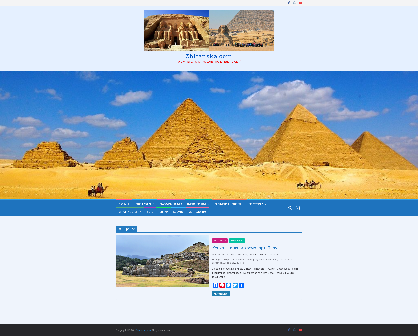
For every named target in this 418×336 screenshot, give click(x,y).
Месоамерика (220, 240)
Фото (149, 211)
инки (234, 259)
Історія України (144, 204)
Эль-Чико (239, 262)
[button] (207, 204)
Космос (178, 211)
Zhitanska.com (208, 56)
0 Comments (273, 254)
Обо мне (124, 204)
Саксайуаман (285, 259)
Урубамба (217, 262)
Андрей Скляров (223, 259)
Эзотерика (256, 204)
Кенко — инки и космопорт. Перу (244, 247)
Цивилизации (196, 204)
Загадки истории (130, 211)
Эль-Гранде (228, 262)
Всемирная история (228, 204)
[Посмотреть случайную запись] (298, 208)
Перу (275, 259)
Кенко (241, 259)
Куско (259, 259)
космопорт (250, 259)
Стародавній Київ (171, 204)
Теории (163, 211)
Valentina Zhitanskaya (239, 254)
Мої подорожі (198, 211)
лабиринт (267, 259)
